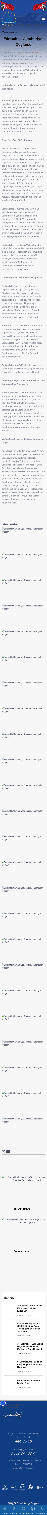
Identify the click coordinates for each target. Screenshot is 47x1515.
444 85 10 (23, 1441)
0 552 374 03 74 (24, 1453)
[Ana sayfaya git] (8, 26)
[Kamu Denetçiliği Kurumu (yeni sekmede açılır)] (22, 1490)
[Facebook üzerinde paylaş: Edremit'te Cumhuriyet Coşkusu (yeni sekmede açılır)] (8, 1153)
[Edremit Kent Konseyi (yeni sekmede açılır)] (31, 1490)
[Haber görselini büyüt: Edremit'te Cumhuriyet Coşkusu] (23, 539)
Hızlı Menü (23, 1513)
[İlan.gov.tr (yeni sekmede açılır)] (39, 1490)
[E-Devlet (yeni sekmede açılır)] (14, 1490)
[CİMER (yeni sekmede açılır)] (5, 1490)
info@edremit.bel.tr (26, 1468)
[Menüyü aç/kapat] (43, 19)
